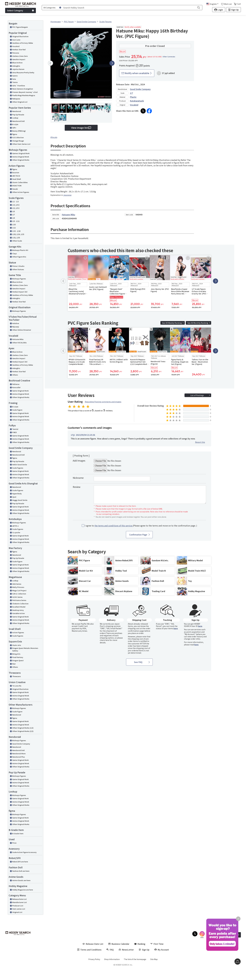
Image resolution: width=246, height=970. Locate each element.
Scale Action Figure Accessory (24, 852)
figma (14, 134)
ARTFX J (15, 526)
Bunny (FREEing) (19, 131)
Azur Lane (16, 40)
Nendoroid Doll (18, 121)
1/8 (13, 218)
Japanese (67, 195)
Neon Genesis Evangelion (22, 89)
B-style (15, 124)
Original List (17, 912)
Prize (14, 843)
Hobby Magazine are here (22, 889)
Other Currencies (169, 57)
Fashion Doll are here (20, 871)
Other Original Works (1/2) (22, 728)
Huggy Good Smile (19, 500)
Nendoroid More (18, 753)
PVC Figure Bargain (20, 27)
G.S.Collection (18, 137)
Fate (14, 79)
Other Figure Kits (19, 256)
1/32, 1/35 (16, 237)
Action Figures (18, 632)
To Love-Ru (16, 685)
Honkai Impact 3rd (19, 292)
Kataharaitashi (137, 100)
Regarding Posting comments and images (103, 401)
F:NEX (14, 432)
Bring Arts (16, 654)
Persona (15, 53)
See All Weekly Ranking (172, 323)
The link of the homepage (135, 959)
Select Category (15, 10)
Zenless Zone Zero (20, 56)
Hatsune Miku (17, 339)
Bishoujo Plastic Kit (20, 250)
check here (104, 640)
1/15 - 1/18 (16, 231)
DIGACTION (16, 185)
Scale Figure (17, 410)
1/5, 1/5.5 (15, 208)
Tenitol (15, 429)
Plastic (133, 96)
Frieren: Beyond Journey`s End (25, 92)
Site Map (154, 959)
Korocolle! (16, 387)
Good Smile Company (21, 744)
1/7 (13, 214)
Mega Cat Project (19, 590)
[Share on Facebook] (149, 110)
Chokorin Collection (20, 603)
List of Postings (197, 395)
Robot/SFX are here (20, 861)
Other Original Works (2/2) (22, 731)
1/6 (13, 211)
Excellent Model (18, 607)
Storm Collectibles (20, 182)
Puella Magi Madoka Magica (23, 95)
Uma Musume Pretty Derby (23, 72)
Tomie (15, 82)
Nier (14, 664)
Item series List (18, 909)
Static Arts (16, 645)
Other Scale (17, 241)
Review (76, 486)
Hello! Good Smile (19, 464)
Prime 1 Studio (18, 266)
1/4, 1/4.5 (15, 205)
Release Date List (19, 899)
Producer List (17, 905)
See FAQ (138, 662)
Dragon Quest (18, 660)
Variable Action (18, 613)
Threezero (16, 676)
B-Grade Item (17, 833)
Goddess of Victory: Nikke (22, 43)
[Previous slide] (50, 63)
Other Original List (19, 102)
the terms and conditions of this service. (113, 525)
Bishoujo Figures (19, 278)
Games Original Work (20, 153)
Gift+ (14, 127)
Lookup (15, 118)
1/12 (14, 227)
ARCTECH (16, 176)
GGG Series (16, 584)
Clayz (14, 253)
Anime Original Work (20, 156)
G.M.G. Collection (19, 593)
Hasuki (15, 189)
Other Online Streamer (21, 330)
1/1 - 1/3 (15, 201)
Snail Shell (16, 179)
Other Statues (18, 269)
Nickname (78, 477)
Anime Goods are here (21, 880)
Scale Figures (17, 468)
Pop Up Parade (18, 114)
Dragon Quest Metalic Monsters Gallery (25, 649)
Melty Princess (18, 587)
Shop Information (112, 959)
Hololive (15, 323)
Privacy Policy (94, 959)
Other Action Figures (20, 192)
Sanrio (15, 75)
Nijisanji (15, 326)
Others (15, 375)
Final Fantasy (17, 657)
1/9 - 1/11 (15, 221)
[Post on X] (143, 110)
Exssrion (15, 172)
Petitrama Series (19, 600)
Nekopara (16, 98)
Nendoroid (16, 111)
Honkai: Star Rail (19, 49)
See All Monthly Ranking (197, 323)
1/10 (14, 224)
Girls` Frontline (18, 85)
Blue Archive (17, 62)
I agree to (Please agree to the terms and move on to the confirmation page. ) (141, 525)
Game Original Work (20, 390)
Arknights (16, 66)
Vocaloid (15, 46)
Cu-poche (16, 532)
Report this (200, 442)
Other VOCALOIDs (19, 342)
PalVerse (15, 384)
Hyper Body (17, 493)
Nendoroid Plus (18, 757)
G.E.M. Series (17, 597)
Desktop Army (18, 610)
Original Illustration (20, 36)
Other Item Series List (21, 144)
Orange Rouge (18, 141)
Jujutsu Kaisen (18, 69)
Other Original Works (20, 160)
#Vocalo (53, 137)
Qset (14, 497)
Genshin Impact (18, 59)
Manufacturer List (19, 902)
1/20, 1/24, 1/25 (18, 234)
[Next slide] (112, 63)
